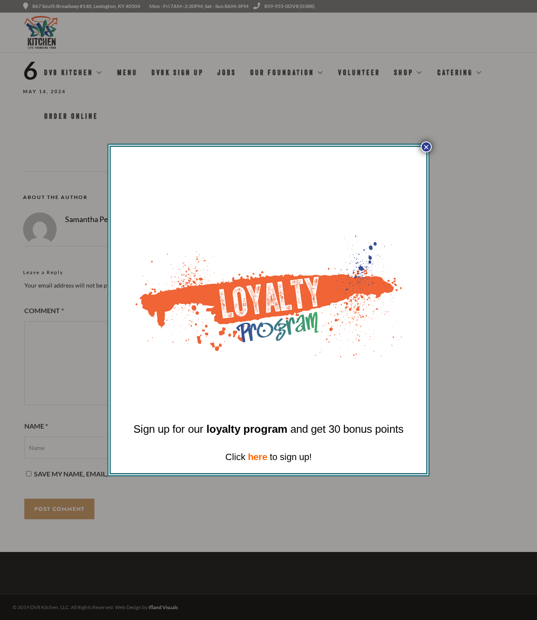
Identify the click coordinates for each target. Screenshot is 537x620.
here (257, 457)
